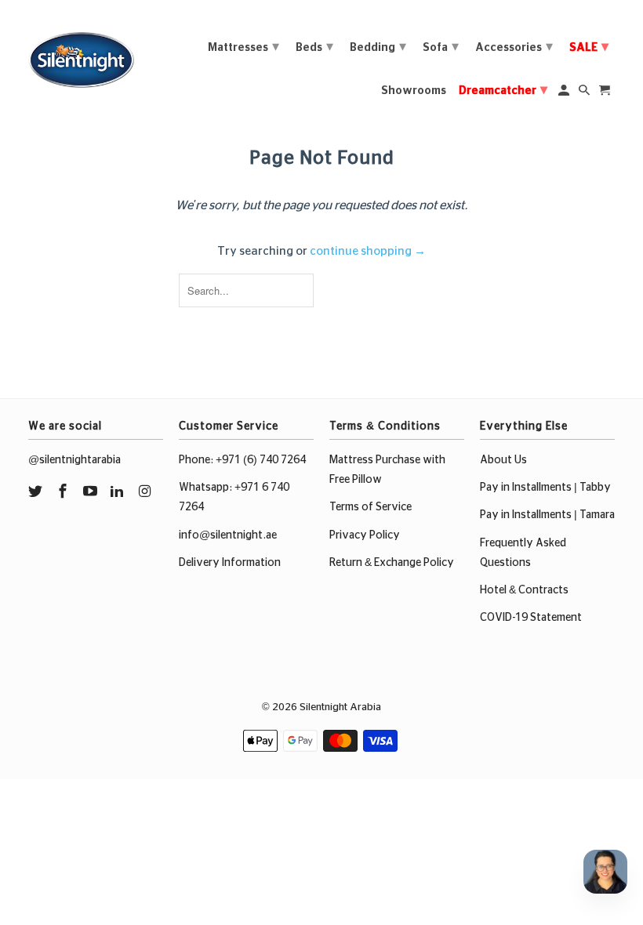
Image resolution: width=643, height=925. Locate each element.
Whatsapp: (206, 487)
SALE (588, 47)
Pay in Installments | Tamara (547, 515)
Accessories (514, 47)
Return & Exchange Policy (391, 562)
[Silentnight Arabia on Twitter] (36, 492)
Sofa (441, 47)
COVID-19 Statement (531, 617)
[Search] (585, 93)
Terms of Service (370, 507)
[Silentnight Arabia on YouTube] (91, 492)
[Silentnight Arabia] (81, 56)
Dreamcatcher (503, 90)
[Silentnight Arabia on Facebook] (64, 492)
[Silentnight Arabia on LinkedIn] (118, 492)
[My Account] (565, 93)
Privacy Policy (364, 535)
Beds (314, 47)
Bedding (378, 47)
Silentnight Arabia (340, 707)
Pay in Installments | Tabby (545, 487)
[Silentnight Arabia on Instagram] (145, 492)
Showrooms (413, 90)
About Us (503, 460)
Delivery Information (230, 562)
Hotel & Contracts (524, 590)
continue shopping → (368, 251)
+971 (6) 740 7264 (261, 460)
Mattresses (243, 47)
